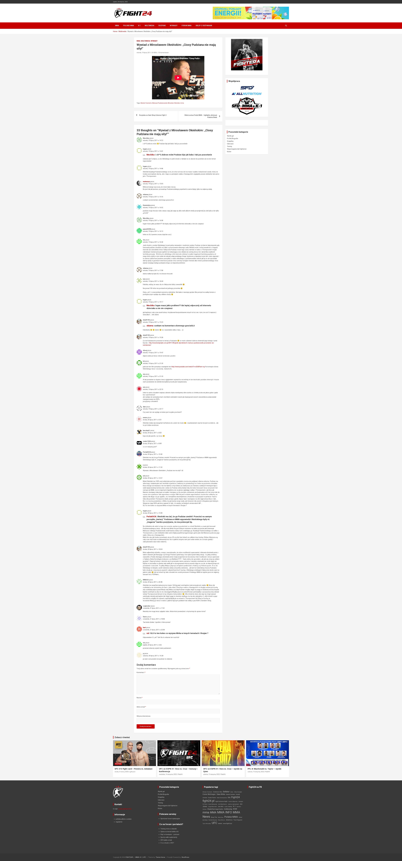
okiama (150, 325)
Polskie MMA (128, 25)
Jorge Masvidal (212, 806)
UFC (214, 823)
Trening (229, 146)
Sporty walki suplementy (168, 837)
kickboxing (228, 809)
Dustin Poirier (212, 797)
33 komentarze (163, 52)
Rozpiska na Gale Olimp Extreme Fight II (152, 115)
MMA (117, 25)
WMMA (220, 823)
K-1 (139, 25)
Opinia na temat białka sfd (169, 832)
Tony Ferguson (237, 820)
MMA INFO (224, 812)
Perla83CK (151, 516)
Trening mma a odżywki (168, 829)
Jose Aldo (220, 806)
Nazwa (139, 698)
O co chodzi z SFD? (167, 843)
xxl (148, 633)
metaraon (146, 181)
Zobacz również (122, 737)
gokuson (132, 772)
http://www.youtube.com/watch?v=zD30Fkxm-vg (188, 367)
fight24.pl (208, 801)
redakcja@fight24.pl (124, 809)
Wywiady (173, 25)
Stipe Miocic (221, 820)
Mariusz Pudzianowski (159, 103)
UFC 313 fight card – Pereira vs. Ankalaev (133, 769)
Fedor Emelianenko (222, 797)
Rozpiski (162, 25)
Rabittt (180, 774)
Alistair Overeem (146, 103)
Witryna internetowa (143, 716)
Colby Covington (238, 792)
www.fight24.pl (227, 823)
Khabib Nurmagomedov (215, 809)
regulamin (119, 822)
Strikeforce (229, 820)
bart (144, 627)
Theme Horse (160, 857)
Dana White (221, 794)
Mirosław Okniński (174, 103)
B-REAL (154, 52)
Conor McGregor (209, 794)
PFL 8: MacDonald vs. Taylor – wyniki (264, 769)
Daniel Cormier (230, 794)
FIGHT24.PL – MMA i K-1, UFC (136, 857)
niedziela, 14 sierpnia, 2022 (168, 774)
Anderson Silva (217, 792)
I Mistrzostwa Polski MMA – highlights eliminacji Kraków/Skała (200, 116)
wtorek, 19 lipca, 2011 (144, 52)
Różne (229, 152)
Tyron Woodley (207, 823)
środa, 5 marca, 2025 (121, 772)
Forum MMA (186, 25)
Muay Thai (214, 817)
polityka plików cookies (123, 819)
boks (231, 792)
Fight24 (235, 797)
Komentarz (141, 672)
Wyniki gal (230, 136)
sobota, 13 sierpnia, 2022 (211, 774)
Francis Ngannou (233, 801)
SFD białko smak (166, 840)
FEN (229, 797)
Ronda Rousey (213, 820)
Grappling (230, 141)
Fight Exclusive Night (221, 801)
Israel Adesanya (212, 804)
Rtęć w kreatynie (166, 834)
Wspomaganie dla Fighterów (236, 149)
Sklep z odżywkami (204, 25)
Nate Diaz (220, 817)
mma (182, 103)
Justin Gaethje (228, 806)
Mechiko (150, 154)
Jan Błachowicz (222, 804)
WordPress (185, 857)
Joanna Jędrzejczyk (233, 804)
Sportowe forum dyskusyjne (170, 819)
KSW (235, 809)
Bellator (226, 792)
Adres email (141, 707)
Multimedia (149, 25)
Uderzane (230, 144)
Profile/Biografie (232, 138)
